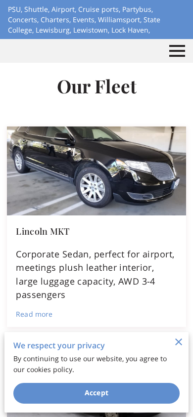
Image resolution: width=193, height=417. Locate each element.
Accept (96, 392)
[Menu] (177, 51)
